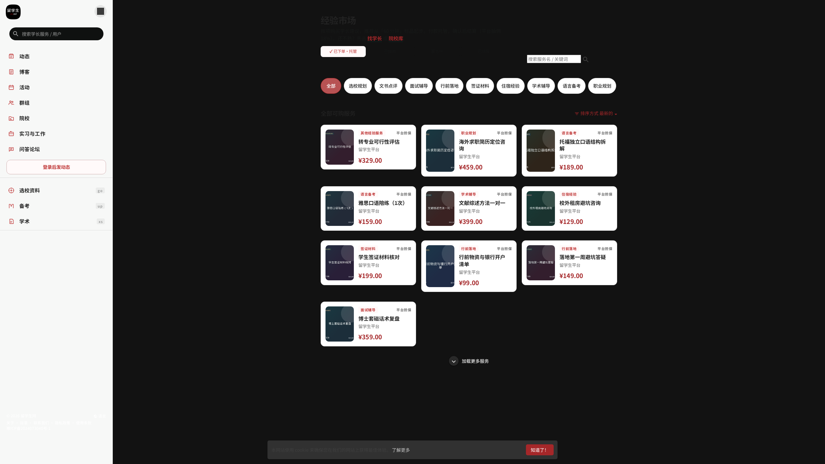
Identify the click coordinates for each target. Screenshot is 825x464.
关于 (10, 422)
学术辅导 (541, 85)
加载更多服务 (475, 361)
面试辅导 (419, 85)
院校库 (396, 38)
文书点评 (388, 85)
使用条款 (84, 422)
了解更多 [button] (401, 450)
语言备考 (572, 85)
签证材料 (480, 85)
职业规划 (602, 85)
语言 (101, 416)
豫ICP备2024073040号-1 (28, 428)
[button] (56, 33)
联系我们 (41, 422)
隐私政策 (62, 422)
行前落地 (450, 85)
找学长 (374, 38)
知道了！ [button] (540, 450)
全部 (330, 85)
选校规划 (358, 85)
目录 (24, 422)
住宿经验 (510, 85)
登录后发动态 (56, 166)
